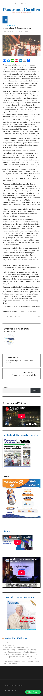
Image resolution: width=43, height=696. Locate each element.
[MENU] (5, 19)
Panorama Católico (10, 31)
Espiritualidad (8, 25)
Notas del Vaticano (16, 638)
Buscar (5, 387)
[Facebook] (15, 3)
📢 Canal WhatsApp (33, 692)
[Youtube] (25, 3)
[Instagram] (18, 3)
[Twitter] (22, 3)
